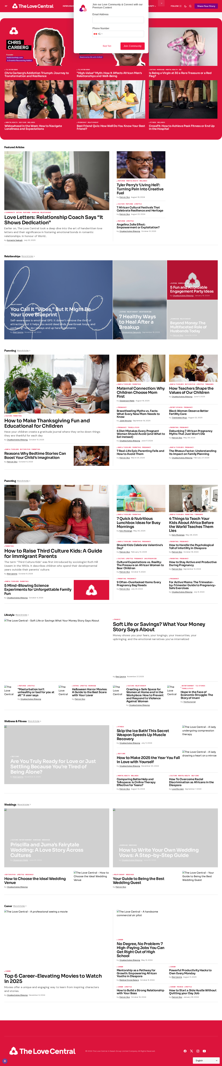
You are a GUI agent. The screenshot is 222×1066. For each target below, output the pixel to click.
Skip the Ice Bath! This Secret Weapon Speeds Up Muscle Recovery (143, 735)
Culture (121, 204)
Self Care (22, 122)
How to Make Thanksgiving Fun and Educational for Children (47, 423)
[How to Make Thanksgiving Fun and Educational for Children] (56, 384)
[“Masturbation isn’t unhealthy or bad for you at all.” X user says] (9, 690)
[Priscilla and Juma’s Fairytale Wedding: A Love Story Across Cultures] (56, 837)
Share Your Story (206, 6)
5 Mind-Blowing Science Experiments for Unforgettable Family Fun (37, 590)
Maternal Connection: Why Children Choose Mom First (141, 392)
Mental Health (172, 70)
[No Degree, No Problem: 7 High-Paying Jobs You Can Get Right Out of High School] (141, 923)
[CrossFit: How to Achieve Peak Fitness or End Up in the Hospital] (183, 99)
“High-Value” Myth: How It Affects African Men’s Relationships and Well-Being (109, 75)
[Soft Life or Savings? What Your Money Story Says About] (56, 648)
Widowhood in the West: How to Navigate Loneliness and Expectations (33, 128)
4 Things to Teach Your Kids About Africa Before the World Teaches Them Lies (191, 525)
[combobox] (98, 34)
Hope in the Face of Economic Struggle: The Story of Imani (197, 695)
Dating (153, 70)
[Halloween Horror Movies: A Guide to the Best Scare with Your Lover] (64, 690)
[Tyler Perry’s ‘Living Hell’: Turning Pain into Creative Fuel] (141, 164)
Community (10, 212)
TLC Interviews (12, 70)
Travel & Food (133, 427)
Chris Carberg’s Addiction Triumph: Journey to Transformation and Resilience (37, 75)
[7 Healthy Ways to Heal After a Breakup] (140, 299)
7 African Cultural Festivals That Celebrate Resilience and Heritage (140, 209)
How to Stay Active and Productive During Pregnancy (193, 564)
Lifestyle (138, 204)
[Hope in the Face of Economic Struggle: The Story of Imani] (172, 690)
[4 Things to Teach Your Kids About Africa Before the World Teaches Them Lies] (193, 498)
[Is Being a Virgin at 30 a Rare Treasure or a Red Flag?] (183, 46)
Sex (180, 70)
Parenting (17, 416)
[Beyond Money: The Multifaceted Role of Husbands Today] (192, 319)
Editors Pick (25, 449)
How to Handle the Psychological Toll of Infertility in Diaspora (191, 547)
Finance (117, 619)
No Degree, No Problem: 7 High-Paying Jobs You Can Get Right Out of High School (140, 950)
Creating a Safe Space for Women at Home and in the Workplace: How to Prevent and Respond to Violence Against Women (145, 695)
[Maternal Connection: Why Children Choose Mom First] (141, 368)
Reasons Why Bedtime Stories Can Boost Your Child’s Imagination (35, 456)
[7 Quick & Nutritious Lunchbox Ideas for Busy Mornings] (141, 498)
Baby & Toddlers (12, 449)
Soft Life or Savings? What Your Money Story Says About (159, 627)
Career (8, 971)
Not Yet (107, 46)
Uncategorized (145, 312)
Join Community (133, 46)
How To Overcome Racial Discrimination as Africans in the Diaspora (191, 782)
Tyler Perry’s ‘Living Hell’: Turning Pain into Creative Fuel (140, 189)
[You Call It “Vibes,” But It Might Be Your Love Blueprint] (58, 299)
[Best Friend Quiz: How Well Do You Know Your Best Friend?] (111, 99)
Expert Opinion (176, 407)
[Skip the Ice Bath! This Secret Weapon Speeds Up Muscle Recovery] (200, 735)
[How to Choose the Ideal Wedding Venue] (91, 881)
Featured (26, 212)
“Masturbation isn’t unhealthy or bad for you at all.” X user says (36, 692)
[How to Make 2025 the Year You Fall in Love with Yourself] (200, 760)
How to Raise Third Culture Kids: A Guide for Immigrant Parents (53, 553)
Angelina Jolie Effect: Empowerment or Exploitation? (138, 226)
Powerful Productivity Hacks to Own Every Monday (190, 972)
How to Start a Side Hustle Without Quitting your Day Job (193, 992)
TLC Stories (200, 686)
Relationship (93, 122)
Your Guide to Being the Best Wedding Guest (138, 881)
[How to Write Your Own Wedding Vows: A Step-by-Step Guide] (165, 837)
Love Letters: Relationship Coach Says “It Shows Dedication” (53, 220)
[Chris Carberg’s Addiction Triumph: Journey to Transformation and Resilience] (39, 46)
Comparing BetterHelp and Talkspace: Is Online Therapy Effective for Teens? (136, 782)
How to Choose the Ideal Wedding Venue (35, 881)
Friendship (82, 122)
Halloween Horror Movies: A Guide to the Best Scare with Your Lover (89, 692)
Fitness (153, 122)
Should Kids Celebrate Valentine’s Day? (140, 547)
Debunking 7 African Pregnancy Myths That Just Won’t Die (190, 433)
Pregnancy (122, 407)
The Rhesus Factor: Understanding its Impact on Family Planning (192, 453)
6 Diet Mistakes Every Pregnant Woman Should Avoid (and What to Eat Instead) (141, 434)
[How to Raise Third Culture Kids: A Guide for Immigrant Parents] (56, 514)
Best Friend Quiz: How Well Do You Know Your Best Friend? (111, 128)
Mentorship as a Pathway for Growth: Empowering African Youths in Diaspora (137, 973)
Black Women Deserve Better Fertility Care (189, 413)
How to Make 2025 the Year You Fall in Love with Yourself (148, 760)
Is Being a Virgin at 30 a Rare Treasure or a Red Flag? (180, 75)
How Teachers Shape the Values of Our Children (191, 390)
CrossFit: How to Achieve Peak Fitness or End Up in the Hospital (182, 128)
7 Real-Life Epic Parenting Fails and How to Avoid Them (140, 453)
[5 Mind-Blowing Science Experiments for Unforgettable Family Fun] (91, 590)
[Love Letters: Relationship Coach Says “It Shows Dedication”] (56, 180)
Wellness (31, 122)
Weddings (46, 840)
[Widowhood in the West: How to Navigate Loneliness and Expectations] (39, 99)
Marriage (160, 70)
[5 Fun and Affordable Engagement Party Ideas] (192, 280)
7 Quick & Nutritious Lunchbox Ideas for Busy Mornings (138, 523)
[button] (6, 6)
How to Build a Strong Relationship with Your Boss (140, 992)
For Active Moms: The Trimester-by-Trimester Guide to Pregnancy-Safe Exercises (192, 585)
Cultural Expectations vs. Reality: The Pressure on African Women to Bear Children (140, 565)
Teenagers (209, 384)
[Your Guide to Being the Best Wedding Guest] (200, 881)
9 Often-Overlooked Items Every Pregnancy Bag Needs (139, 584)
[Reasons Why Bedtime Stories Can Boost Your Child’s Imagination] (91, 456)
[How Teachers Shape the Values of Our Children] (193, 368)
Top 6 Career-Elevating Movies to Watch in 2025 (53, 978)
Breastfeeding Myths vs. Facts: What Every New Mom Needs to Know (138, 414)
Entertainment (188, 686)
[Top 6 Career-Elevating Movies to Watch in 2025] (56, 939)
